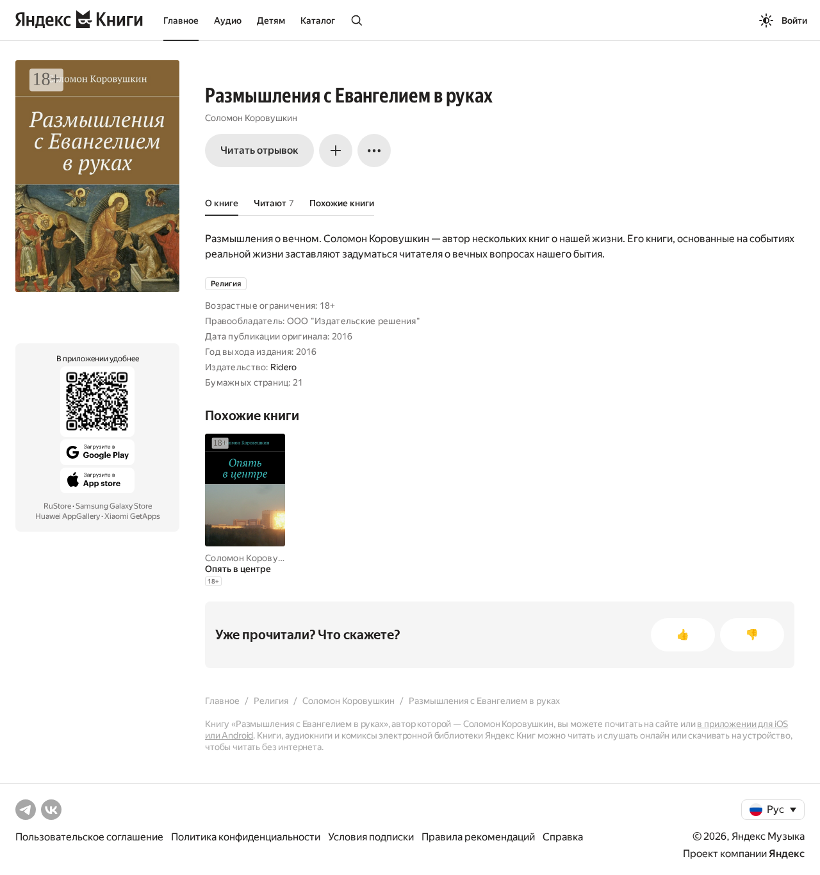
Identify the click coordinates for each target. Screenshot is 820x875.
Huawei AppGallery (67, 516)
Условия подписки (371, 837)
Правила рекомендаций (478, 837)
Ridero (283, 367)
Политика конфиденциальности (245, 837)
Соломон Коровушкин (251, 118)
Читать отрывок (259, 150)
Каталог (317, 20)
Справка (563, 837)
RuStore (57, 506)
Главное (181, 20)
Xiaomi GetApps (132, 516)
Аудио (228, 20)
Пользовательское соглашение (89, 837)
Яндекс (787, 853)
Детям (271, 20)
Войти (794, 20)
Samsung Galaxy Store (114, 506)
